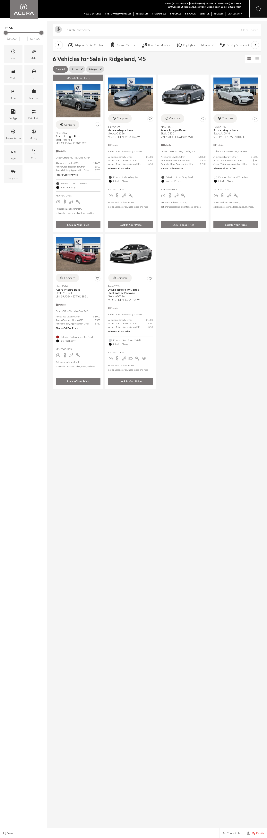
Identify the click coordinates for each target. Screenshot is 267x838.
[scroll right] (255, 45)
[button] (13, 54)
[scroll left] (59, 45)
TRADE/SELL (159, 13)
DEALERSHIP (235, 13)
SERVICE (205, 13)
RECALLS (218, 13)
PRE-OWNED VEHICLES (118, 13)
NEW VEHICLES (92, 13)
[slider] (6, 33)
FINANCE (190, 13)
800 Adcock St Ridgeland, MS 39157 (187, 6)
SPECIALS (175, 13)
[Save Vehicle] (97, 125)
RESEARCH (141, 13)
